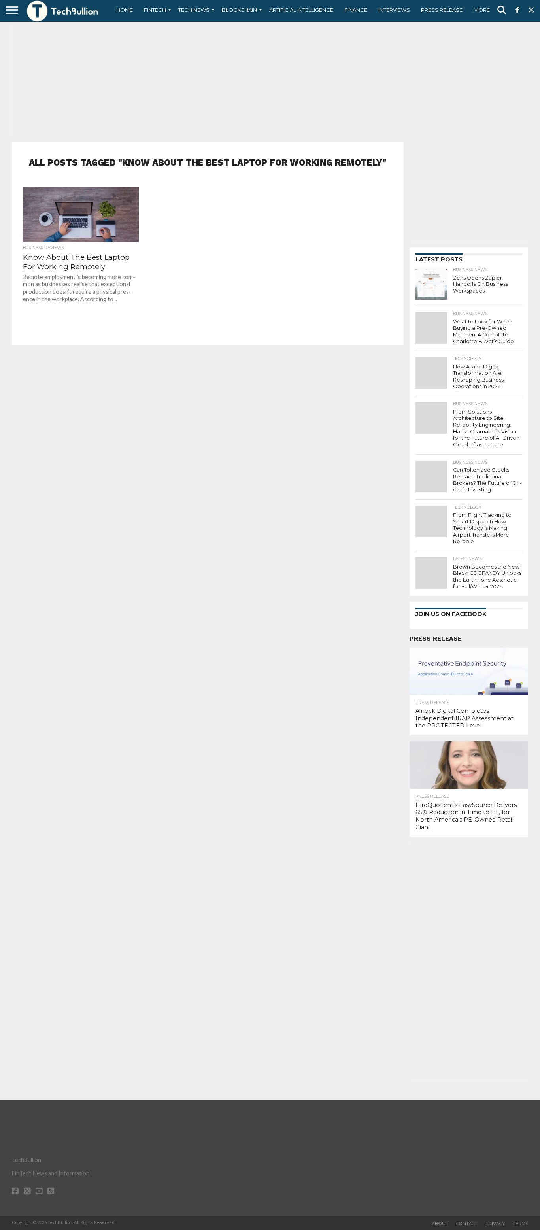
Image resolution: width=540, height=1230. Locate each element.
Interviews (394, 10)
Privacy (495, 1223)
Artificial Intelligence (301, 10)
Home (124, 10)
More (482, 10)
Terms (520, 1223)
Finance (355, 10)
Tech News (194, 10)
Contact (467, 1223)
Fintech (155, 10)
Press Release (442, 10)
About (440, 1223)
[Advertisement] (270, 81)
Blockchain (239, 10)
